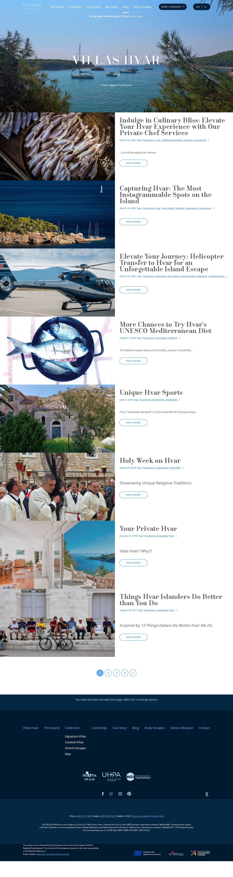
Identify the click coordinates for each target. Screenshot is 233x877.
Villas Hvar (30, 728)
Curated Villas (74, 742)
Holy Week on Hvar (150, 461)
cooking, (188, 140)
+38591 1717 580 (84, 816)
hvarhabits (172, 399)
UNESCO (173, 337)
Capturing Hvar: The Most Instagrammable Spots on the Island (166, 195)
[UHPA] (111, 776)
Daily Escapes (142, 7)
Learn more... (116, 16)
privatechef (200, 140)
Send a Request (171, 6)
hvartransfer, (188, 276)
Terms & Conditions (141, 816)
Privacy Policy (157, 816)
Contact (204, 728)
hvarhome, (149, 140)
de (205, 6)
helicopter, (202, 276)
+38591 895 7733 (107, 816)
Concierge (93, 7)
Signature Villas (75, 736)
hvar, (158, 140)
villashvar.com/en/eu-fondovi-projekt (53, 854)
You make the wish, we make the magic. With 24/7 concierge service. (116, 699)
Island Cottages (75, 748)
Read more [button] (133, 162)
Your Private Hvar (148, 529)
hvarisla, (180, 208)
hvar (171, 535)
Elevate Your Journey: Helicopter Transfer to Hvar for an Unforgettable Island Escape (171, 263)
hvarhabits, (161, 337)
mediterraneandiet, (172, 140)
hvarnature (205, 208)
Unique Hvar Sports (151, 393)
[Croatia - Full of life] (90, 776)
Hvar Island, (168, 208)
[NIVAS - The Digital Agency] (206, 794)
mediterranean (216, 276)
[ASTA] (138, 776)
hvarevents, (158, 399)
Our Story (111, 7)
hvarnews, (161, 276)
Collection (75, 7)
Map (68, 754)
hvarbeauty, (191, 208)
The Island (57, 7)
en (198, 6)
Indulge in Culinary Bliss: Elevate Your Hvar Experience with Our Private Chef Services (172, 127)
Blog (126, 7)
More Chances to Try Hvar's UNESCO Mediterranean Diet (166, 328)
